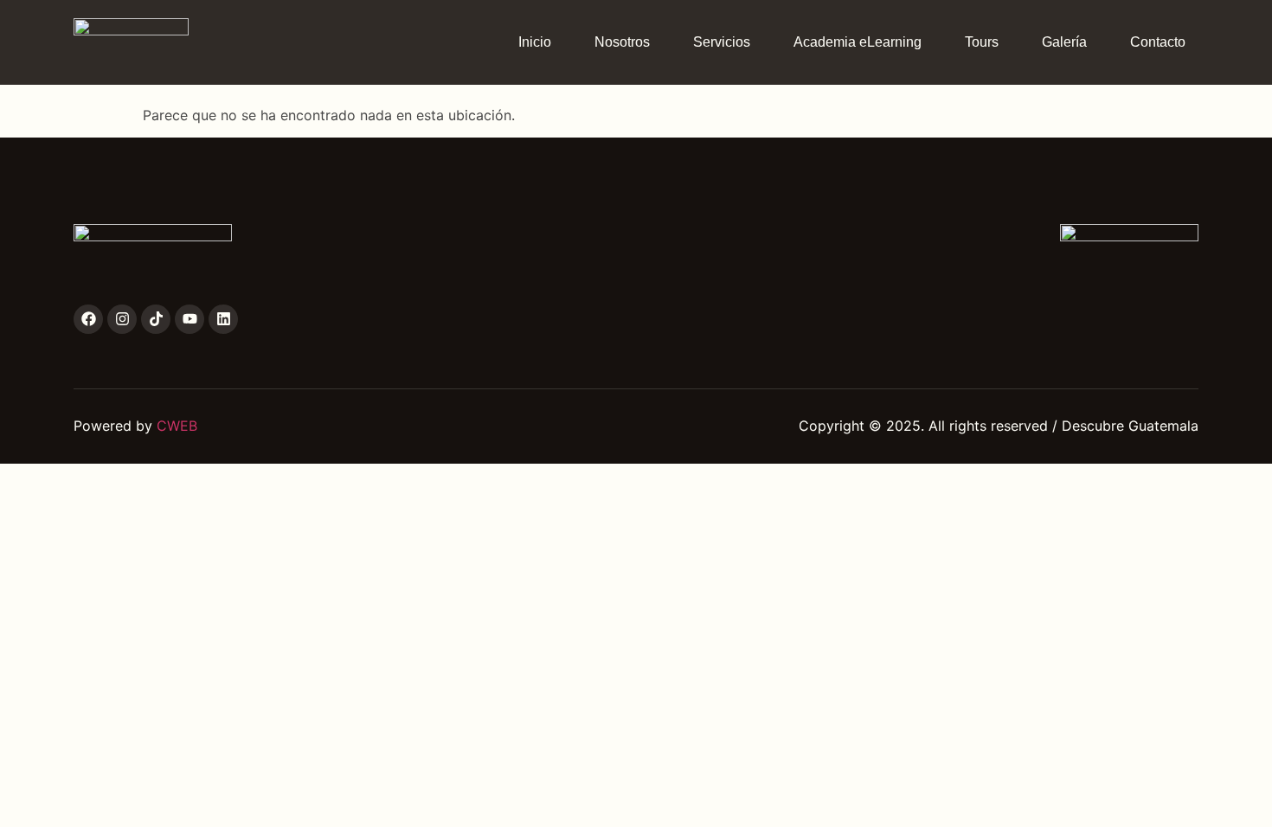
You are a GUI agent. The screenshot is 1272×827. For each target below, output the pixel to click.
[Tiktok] (155, 319)
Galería (1064, 42)
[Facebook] (88, 319)
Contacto (1157, 42)
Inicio (534, 42)
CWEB (177, 425)
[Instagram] (122, 319)
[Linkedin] (223, 319)
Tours (982, 42)
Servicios (721, 42)
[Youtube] (189, 319)
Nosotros (622, 42)
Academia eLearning (857, 42)
